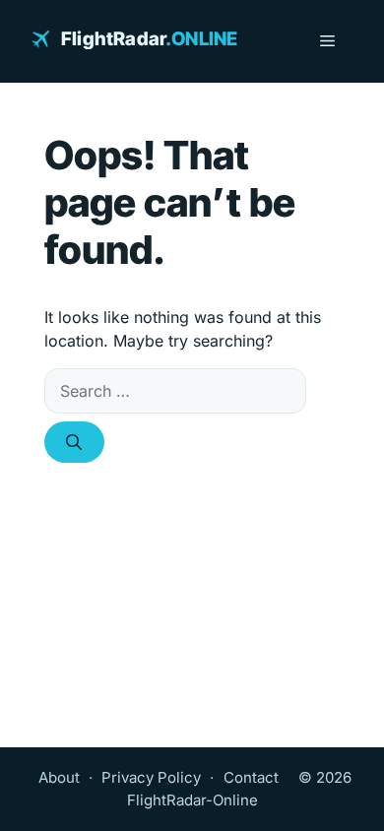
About (59, 777)
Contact (251, 777)
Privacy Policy (151, 777)
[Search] (74, 442)
